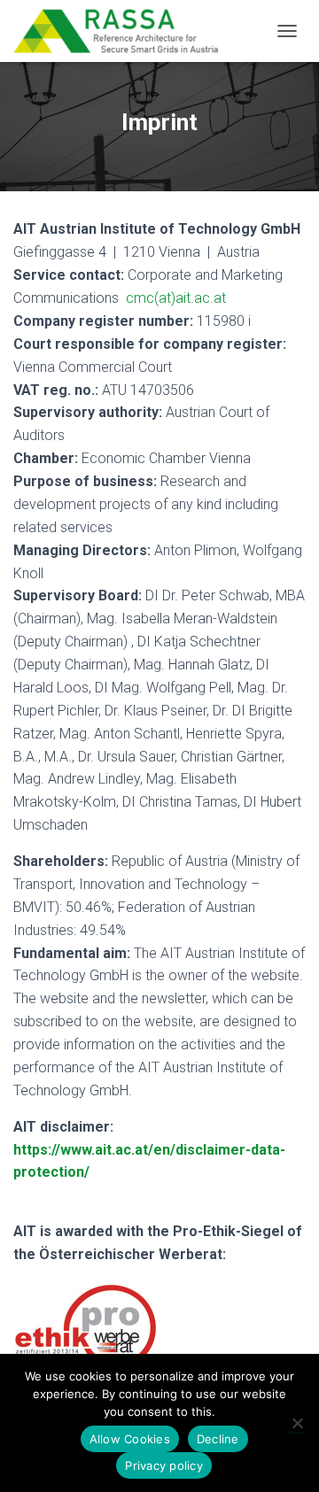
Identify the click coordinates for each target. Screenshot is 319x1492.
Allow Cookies (129, 1439)
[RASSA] (122, 31)
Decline (218, 1439)
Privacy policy (164, 1465)
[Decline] (297, 1423)
